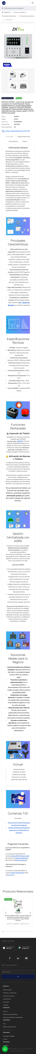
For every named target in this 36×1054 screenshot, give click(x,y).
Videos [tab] (24, 141)
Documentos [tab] (13, 141)
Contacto (5, 1005)
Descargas (6, 1042)
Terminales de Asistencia (26, 16)
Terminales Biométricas (9, 16)
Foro (4, 1024)
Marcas (5, 1011)
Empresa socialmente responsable (13, 1017)
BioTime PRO (15, 856)
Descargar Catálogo (8, 1036)
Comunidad (6, 1020)
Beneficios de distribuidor (10, 1014)
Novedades (6, 1032)
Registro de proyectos (9, 1027)
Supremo (5, 1045)
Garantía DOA (7, 999)
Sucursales (6, 1002)
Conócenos (6, 1007)
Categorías (7, 12)
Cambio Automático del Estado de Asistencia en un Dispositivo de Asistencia (19, 830)
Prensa (5, 1039)
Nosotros (6, 986)
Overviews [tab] (9, 137)
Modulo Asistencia (21, 858)
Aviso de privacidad (8, 996)
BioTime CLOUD (24, 856)
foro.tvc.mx (10, 875)
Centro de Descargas (17, 873)
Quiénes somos (7, 990)
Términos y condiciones (9, 993)
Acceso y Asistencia (20, 12)
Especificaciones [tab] (24, 137)
